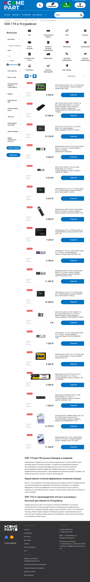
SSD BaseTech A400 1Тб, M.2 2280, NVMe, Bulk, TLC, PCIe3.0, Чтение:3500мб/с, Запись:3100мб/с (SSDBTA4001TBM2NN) (69, 149)
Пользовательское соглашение (35, 564)
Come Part (17, 20)
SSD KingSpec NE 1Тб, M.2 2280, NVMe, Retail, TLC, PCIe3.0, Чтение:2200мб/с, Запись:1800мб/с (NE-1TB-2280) (68, 439)
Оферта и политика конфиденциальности (32, 560)
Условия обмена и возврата (34, 568)
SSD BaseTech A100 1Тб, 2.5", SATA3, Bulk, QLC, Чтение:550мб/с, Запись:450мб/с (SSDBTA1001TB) (69, 356)
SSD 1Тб (34, 20)
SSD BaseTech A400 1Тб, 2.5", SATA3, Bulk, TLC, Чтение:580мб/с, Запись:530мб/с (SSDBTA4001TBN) (69, 86)
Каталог (7, 15)
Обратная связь (29, 571)
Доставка (27, 540)
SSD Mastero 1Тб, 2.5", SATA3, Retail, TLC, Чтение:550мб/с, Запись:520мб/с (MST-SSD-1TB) (69, 232)
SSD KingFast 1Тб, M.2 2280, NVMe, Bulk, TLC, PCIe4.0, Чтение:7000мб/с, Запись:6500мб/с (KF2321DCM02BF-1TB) (69, 335)
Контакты (27, 536)
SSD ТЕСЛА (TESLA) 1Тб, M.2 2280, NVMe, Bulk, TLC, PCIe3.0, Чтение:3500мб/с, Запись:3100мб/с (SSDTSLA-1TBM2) (67, 169)
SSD (26, 20)
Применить (13, 155)
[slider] (7, 64)
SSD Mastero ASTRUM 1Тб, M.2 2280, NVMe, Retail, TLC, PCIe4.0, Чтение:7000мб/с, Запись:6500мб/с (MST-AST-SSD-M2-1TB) (68, 397)
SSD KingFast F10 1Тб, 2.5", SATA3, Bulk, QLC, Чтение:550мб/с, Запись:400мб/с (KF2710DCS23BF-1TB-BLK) (69, 294)
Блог (25, 551)
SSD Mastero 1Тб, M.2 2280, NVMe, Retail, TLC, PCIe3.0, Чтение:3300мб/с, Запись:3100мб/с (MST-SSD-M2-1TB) (69, 252)
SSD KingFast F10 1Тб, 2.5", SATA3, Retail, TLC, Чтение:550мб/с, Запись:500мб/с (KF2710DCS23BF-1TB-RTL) (69, 190)
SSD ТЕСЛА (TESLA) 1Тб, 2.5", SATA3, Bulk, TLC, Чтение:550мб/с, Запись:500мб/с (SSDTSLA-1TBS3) (68, 128)
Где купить (16, 15)
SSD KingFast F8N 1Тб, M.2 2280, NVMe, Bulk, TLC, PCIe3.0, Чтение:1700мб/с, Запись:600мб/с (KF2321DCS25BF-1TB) (69, 211)
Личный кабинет (30, 547)
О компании (26, 15)
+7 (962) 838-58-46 (65, 529)
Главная (7, 20)
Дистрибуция (37, 15)
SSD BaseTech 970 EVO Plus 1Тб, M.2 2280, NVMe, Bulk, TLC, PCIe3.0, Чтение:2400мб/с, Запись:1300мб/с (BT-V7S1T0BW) (69, 376)
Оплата (26, 544)
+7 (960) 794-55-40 (65, 532)
